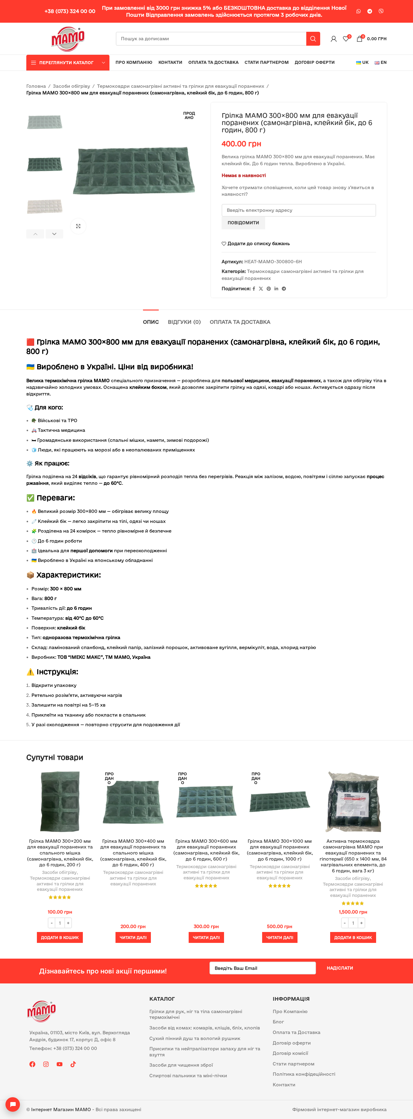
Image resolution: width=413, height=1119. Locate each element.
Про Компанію (290, 1011)
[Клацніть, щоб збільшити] (78, 226)
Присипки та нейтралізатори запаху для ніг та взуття (204, 1051)
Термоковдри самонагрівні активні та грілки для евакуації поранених (180, 86)
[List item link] (83, 1048)
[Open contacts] (12, 1104)
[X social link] (261, 289)
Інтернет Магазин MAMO (61, 1109)
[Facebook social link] (254, 289)
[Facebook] (32, 1064)
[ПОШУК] (313, 39)
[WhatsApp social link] (358, 11)
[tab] (151, 319)
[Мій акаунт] (334, 39)
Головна (36, 86)
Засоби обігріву (71, 86)
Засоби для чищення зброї (181, 1065)
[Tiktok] (73, 1064)
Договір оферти (292, 1042)
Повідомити (243, 222)
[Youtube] (60, 1064)
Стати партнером (293, 1063)
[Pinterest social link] (269, 289)
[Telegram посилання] (370, 11)
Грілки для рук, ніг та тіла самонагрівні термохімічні (195, 1014)
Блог (278, 1021)
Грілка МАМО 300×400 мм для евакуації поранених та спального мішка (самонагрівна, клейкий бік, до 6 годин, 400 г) (133, 852)
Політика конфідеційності (304, 1074)
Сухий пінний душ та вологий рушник (194, 1038)
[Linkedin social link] (276, 289)
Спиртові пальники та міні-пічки (188, 1075)
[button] (35, 233)
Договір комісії (290, 1053)
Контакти (284, 1084)
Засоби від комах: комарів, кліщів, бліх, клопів (204, 1027)
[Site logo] (68, 38)
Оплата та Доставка (296, 1032)
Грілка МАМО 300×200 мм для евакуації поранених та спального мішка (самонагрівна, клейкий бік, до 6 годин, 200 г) (60, 852)
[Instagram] (46, 1064)
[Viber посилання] (381, 11)
